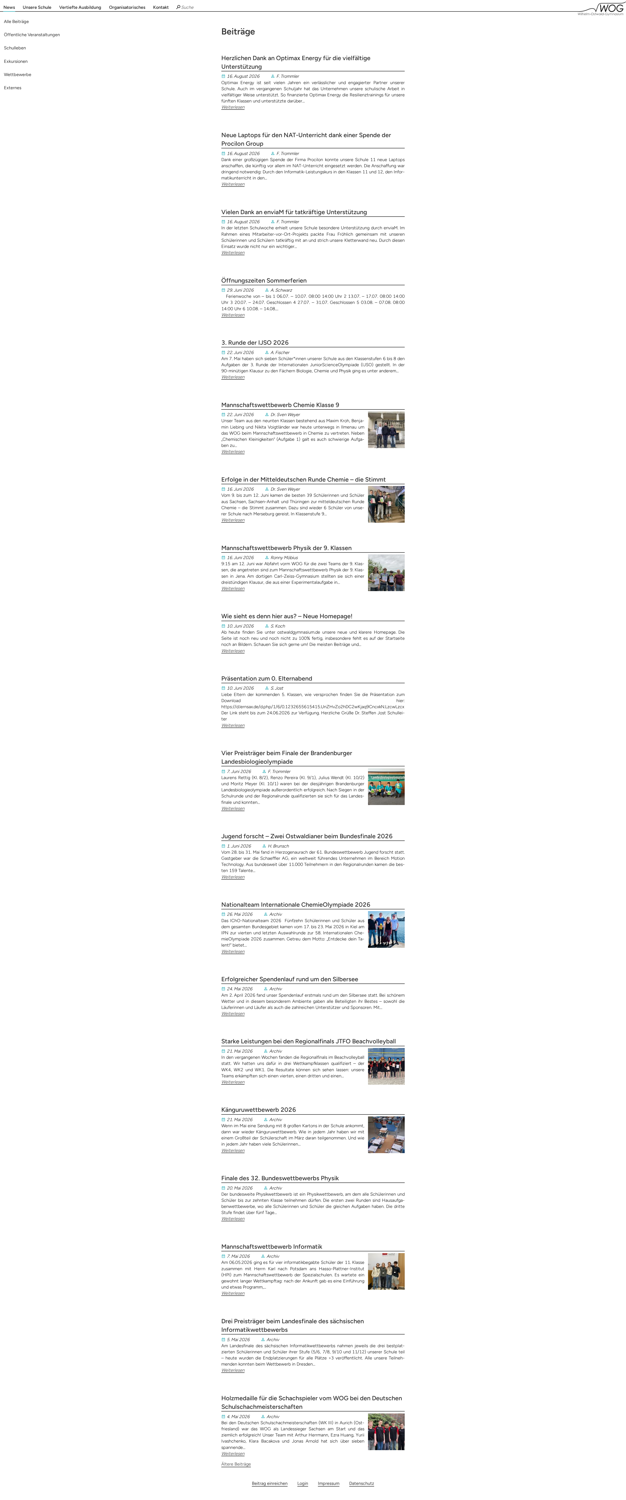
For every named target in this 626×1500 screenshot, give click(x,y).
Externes (12, 87)
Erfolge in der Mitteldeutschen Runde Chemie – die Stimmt (303, 479)
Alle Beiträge (16, 21)
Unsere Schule (37, 7)
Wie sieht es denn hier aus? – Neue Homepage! (287, 616)
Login (302, 1483)
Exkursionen (16, 61)
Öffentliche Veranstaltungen (32, 34)
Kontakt (161, 7)
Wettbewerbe (17, 74)
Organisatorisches (127, 7)
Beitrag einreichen (270, 1483)
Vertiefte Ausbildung (80, 7)
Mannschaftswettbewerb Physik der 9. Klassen (286, 547)
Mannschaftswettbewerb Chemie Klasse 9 (280, 404)
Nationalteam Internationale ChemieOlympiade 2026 (295, 904)
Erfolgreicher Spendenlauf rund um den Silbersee (289, 979)
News (9, 7)
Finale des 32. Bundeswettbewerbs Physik (280, 1178)
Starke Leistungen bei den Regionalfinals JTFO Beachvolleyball (308, 1041)
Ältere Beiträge (236, 1464)
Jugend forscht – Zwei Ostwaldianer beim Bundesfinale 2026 (307, 836)
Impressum (328, 1483)
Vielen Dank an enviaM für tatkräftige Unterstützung (294, 212)
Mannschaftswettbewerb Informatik (271, 1246)
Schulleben (15, 48)
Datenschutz (361, 1483)
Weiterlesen (233, 107)
